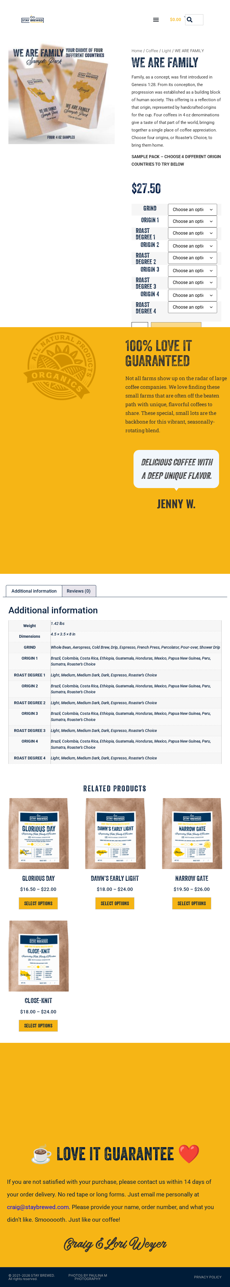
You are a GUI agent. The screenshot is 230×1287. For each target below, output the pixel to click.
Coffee (152, 50)
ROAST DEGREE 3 (146, 283)
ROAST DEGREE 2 (146, 258)
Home (137, 50)
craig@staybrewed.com (38, 1206)
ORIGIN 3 (150, 269)
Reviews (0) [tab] (79, 591)
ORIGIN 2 (150, 244)
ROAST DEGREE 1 (145, 233)
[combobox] (194, 19)
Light (166, 50)
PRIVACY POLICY (208, 1277)
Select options (38, 903)
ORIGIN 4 (150, 294)
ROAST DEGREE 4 (146, 307)
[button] (156, 19)
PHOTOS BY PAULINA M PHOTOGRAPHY (87, 1277)
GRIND (150, 208)
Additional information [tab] (34, 591)
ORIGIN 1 (150, 220)
